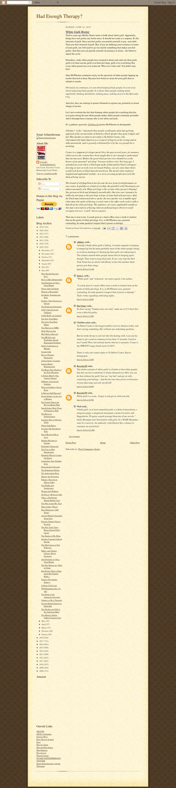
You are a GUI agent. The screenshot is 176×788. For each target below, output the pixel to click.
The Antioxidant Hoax (50, 473)
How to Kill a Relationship (51, 279)
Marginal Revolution (44, 747)
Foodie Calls (46, 351)
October (45, 257)
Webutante (40, 766)
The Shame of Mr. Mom (50, 536)
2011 (41, 661)
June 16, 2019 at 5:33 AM (85, 269)
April (44, 624)
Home (103, 442)
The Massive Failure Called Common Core (51, 616)
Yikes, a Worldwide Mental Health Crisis (50, 499)
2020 (41, 243)
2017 (41, 641)
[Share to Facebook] (121, 228)
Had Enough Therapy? (59, 16)
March (44, 627)
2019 (41, 247)
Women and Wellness (49, 491)
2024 (41, 230)
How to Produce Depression (47, 356)
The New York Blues (49, 318)
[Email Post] (104, 228)
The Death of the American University (50, 595)
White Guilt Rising (48, 425)
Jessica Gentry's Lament (50, 360)
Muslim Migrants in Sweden (49, 441)
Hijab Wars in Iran (48, 331)
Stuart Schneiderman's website (48, 763)
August (45, 263)
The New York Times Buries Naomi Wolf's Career (50, 530)
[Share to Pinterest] (126, 228)
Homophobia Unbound (50, 467)
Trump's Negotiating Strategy (49, 580)
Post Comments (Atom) (89, 449)
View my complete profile (46, 173)
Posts (42, 184)
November (46, 253)
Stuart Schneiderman (48, 163)
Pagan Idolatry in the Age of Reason (51, 397)
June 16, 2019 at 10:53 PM (86, 430)
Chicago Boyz (42, 736)
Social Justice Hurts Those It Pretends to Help (51, 409)
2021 (41, 240)
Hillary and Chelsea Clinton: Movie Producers (49, 553)
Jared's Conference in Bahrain (49, 347)
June (44, 270)
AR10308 (40, 731)
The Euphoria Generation (51, 306)
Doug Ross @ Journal (45, 739)
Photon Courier (42, 755)
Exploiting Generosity (50, 446)
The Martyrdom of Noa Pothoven (50, 546)
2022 (41, 237)
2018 (41, 637)
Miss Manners (41, 750)
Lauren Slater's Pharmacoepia (48, 365)
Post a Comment (74, 436)
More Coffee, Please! (49, 506)
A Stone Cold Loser (49, 585)
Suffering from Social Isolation (49, 382)
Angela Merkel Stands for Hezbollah (51, 604)
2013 (41, 654)
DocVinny (81, 305)
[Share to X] (117, 228)
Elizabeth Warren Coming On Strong (51, 456)
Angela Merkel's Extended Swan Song (51, 517)
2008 (41, 671)
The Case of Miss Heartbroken (48, 450)
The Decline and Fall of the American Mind (50, 610)
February (45, 631)
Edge (38, 742)
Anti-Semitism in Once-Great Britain (50, 284)
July (43, 267)
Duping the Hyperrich (50, 476)
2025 (41, 227)
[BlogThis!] (113, 228)
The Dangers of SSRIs (50, 327)
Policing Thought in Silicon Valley (49, 481)
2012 (41, 657)
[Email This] (109, 228)
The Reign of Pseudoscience (48, 415)
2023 (41, 233)
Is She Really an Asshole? (51, 315)
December (46, 250)
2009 (41, 667)
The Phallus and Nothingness (47, 486)
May (44, 621)
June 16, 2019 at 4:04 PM (85, 386)
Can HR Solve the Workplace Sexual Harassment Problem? (51, 340)
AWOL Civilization (44, 734)
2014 (41, 651)
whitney (80, 242)
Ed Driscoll (93, 124)
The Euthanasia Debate (50, 470)
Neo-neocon (41, 752)
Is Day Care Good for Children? (49, 311)
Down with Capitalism (50, 288)
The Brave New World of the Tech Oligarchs (51, 371)
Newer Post (71, 442)
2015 (41, 647)
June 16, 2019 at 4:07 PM (85, 400)
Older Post (135, 442)
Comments (44, 189)
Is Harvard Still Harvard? (51, 393)
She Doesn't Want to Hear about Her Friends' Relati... (51, 574)
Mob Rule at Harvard (49, 334)
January (45, 634)
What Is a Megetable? (49, 291)
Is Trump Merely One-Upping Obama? (50, 377)
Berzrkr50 (82, 366)
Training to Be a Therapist (51, 600)
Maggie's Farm (42, 744)
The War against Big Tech (51, 503)
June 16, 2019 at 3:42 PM (85, 359)
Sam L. (80, 275)
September (46, 260)
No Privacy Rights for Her (51, 494)
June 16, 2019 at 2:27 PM (85, 316)
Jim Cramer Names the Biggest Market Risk (50, 403)
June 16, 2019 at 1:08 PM (85, 299)
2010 (41, 664)
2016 (41, 644)
